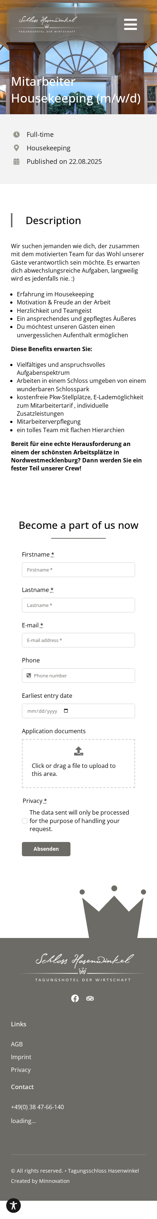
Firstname (38, 554)
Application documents (54, 731)
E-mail (32, 625)
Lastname (38, 590)
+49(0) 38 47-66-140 (37, 1107)
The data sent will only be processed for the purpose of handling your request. (79, 820)
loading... (23, 1121)
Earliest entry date (47, 696)
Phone (31, 660)
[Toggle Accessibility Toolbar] (13, 1205)
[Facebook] (75, 998)
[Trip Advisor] (90, 998)
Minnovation (54, 1180)
